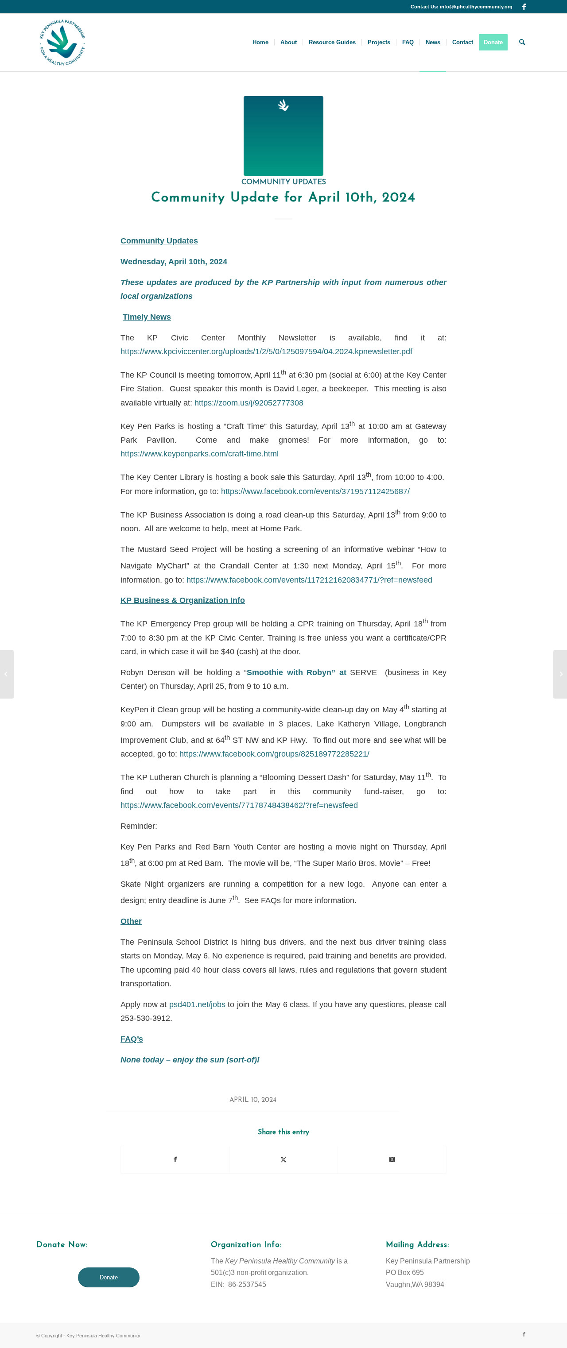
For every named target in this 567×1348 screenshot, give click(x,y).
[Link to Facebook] (524, 6)
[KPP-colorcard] (283, 136)
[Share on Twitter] (284, 1159)
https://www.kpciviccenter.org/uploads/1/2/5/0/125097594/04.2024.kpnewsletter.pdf (266, 351)
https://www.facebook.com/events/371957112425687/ (315, 491)
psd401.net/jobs (197, 1004)
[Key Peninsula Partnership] (62, 42)
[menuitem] (260, 42)
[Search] (522, 42)
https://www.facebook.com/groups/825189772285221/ (274, 753)
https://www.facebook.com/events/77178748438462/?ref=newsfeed (239, 805)
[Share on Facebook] (175, 1159)
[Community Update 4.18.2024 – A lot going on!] (560, 674)
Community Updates (283, 182)
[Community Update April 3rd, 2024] (7, 674)
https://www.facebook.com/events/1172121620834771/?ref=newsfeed (309, 579)
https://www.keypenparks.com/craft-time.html (199, 453)
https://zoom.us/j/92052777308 (248, 402)
